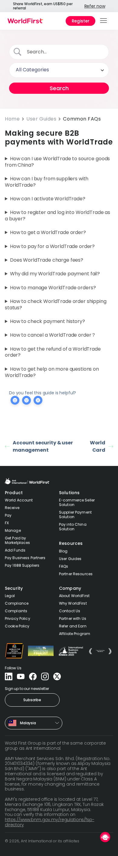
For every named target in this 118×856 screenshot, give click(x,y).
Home (12, 118)
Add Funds (15, 550)
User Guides (41, 118)
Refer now (94, 6)
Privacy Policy (17, 618)
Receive (12, 507)
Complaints (16, 610)
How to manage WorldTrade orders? (53, 288)
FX (7, 522)
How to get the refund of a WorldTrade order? (53, 352)
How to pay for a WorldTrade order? (52, 246)
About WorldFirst (74, 595)
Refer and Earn (73, 626)
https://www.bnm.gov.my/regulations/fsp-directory (49, 822)
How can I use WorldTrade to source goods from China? (57, 162)
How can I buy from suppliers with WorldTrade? (46, 182)
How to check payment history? (47, 321)
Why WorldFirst (73, 603)
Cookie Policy (17, 626)
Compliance (16, 603)
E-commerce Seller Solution (77, 502)
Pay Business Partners (25, 557)
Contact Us (69, 610)
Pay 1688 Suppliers (22, 565)
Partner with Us (72, 618)
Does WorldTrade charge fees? (46, 260)
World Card (97, 446)
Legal (10, 595)
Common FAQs (82, 118)
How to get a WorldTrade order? (48, 232)
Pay (8, 515)
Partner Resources (76, 573)
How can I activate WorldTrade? (47, 199)
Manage (13, 530)
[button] (104, 21)
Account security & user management (43, 446)
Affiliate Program (74, 633)
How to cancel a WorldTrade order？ (53, 335)
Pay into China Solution (73, 527)
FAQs (63, 566)
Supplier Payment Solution (75, 514)
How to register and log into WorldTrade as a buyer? (57, 215)
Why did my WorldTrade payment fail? (55, 274)
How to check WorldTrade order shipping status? (56, 304)
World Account (19, 500)
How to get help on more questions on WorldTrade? (52, 372)
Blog (63, 551)
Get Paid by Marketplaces (17, 540)
